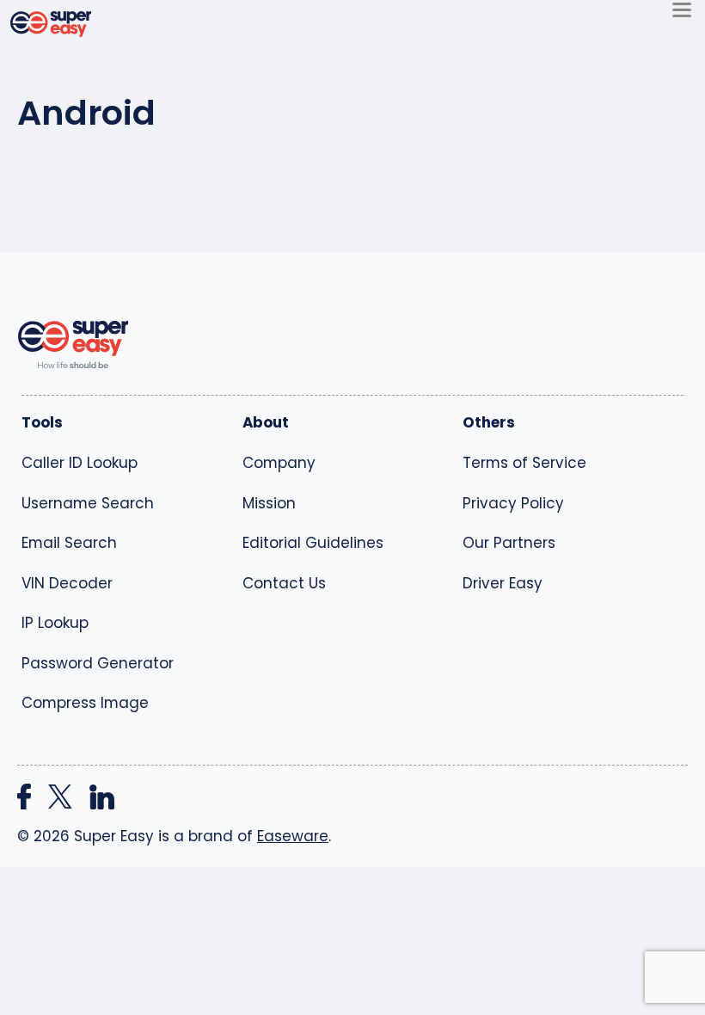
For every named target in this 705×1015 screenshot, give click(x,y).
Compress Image (85, 702)
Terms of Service (524, 462)
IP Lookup (55, 622)
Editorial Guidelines (312, 542)
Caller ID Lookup (79, 462)
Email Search (69, 542)
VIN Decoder (67, 583)
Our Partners (509, 542)
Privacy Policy (513, 503)
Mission (269, 503)
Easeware (292, 836)
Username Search (87, 503)
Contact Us (284, 583)
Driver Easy (503, 583)
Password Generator (97, 663)
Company (279, 462)
